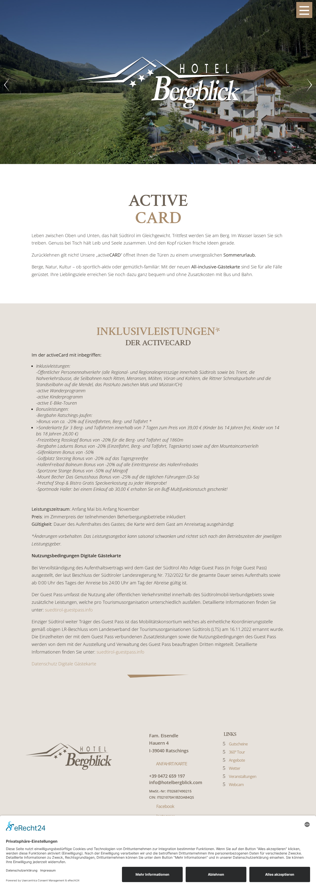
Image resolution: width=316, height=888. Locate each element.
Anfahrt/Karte (171, 764)
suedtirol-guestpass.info (69, 610)
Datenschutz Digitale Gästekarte (64, 664)
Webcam (236, 784)
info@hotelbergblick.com (175, 782)
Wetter (234, 768)
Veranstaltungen (242, 776)
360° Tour (237, 752)
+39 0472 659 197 (167, 776)
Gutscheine (238, 744)
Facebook (165, 806)
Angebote (237, 760)
